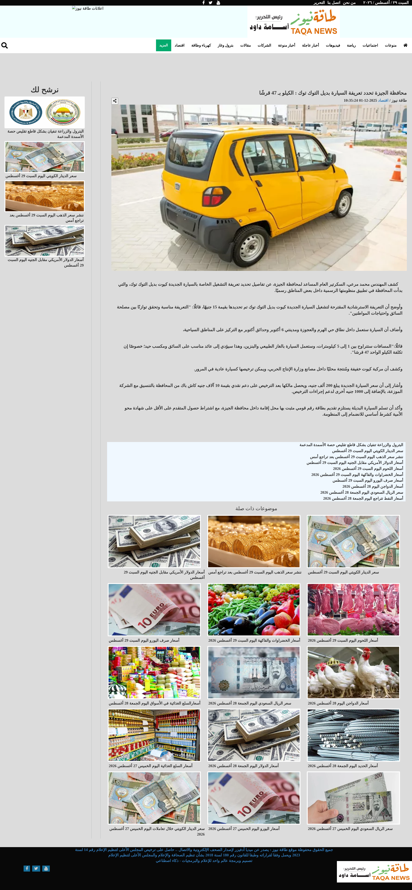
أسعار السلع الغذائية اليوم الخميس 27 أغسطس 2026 (150, 766)
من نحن (349, 2)
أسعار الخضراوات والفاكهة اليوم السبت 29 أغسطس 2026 (357, 474)
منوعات (391, 45)
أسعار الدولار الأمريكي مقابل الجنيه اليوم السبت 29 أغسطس (355, 462)
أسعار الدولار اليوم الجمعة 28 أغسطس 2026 (243, 766)
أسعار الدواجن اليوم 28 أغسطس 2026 (372, 486)
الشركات (264, 45)
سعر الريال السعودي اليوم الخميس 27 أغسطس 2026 (350, 829)
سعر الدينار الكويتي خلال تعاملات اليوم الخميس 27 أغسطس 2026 (157, 831)
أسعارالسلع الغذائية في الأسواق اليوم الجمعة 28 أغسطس (154, 703)
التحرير (319, 2)
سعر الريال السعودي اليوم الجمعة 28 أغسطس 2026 (361, 492)
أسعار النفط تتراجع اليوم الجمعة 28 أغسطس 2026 (363, 498)
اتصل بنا (333, 2)
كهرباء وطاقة (201, 45)
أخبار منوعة (286, 45)
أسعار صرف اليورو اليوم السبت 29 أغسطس (368, 480)
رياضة (351, 45)
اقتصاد (180, 45)
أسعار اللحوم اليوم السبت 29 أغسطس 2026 (368, 468)
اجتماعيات (370, 45)
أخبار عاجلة (310, 45)
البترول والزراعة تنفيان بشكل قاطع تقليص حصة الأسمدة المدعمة (351, 445)
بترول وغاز (225, 45)
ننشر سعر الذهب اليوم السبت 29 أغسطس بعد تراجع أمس (356, 457)
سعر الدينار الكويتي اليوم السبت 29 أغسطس (367, 451)
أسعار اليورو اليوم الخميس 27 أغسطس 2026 (244, 829)
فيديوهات (333, 45)
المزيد (163, 45)
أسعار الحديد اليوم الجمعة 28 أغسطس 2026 (343, 766)
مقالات (245, 45)
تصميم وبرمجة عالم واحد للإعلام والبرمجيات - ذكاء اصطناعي (204, 860)
